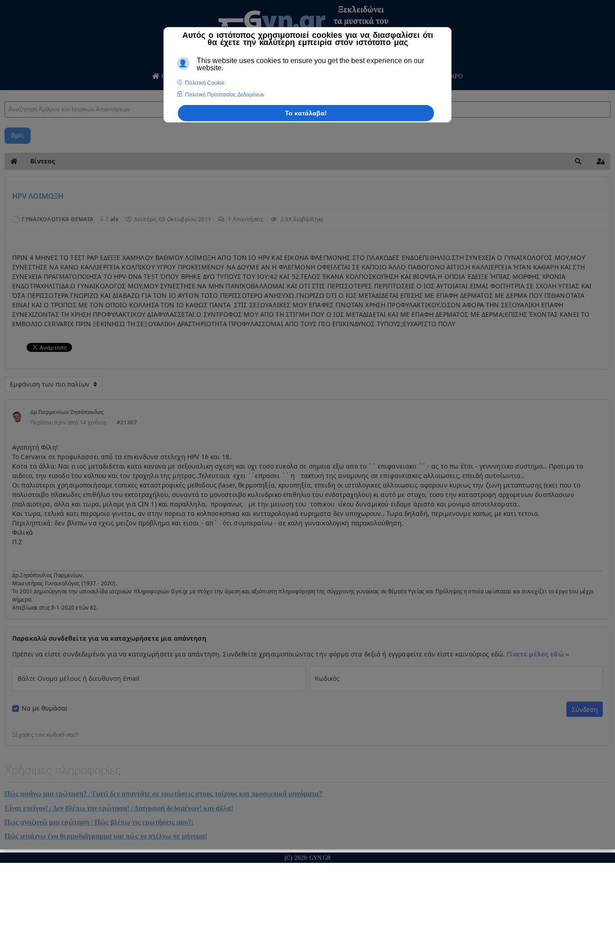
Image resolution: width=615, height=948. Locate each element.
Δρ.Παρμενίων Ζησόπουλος (67, 412)
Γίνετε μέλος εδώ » (538, 654)
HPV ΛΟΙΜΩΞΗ (37, 196)
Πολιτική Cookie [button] (205, 83)
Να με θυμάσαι (45, 708)
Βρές (17, 135)
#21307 (127, 422)
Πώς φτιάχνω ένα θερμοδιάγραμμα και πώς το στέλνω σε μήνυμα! (106, 836)
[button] (578, 161)
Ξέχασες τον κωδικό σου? (45, 735)
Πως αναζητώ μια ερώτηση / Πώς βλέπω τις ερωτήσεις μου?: (99, 822)
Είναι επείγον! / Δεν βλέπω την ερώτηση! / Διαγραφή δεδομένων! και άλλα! (119, 808)
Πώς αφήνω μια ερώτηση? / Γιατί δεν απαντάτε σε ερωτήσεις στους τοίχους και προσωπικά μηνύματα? (163, 794)
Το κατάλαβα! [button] (306, 113)
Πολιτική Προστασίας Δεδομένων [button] (224, 94)
